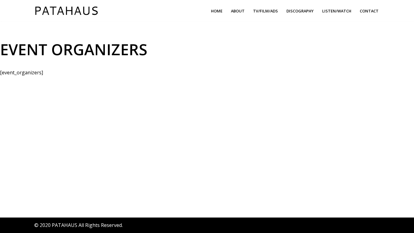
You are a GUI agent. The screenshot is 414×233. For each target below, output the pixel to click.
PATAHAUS (64, 225)
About (238, 11)
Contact (369, 11)
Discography (300, 11)
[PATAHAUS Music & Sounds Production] (68, 10)
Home (216, 11)
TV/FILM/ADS (265, 11)
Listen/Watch (336, 11)
